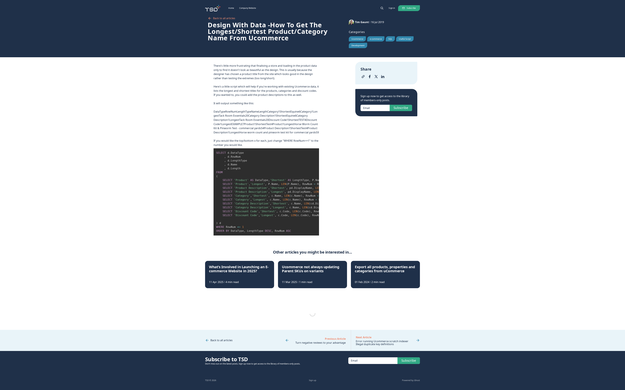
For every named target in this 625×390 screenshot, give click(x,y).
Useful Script (405, 38)
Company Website (247, 8)
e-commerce (376, 38)
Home (231, 8)
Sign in (392, 8)
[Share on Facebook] (369, 76)
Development (358, 45)
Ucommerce (357, 38)
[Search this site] (382, 8)
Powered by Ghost (411, 380)
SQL (390, 38)
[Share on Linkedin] (382, 76)
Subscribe (411, 8)
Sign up (312, 380)
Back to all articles (224, 18)
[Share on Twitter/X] (376, 76)
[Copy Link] (363, 76)
